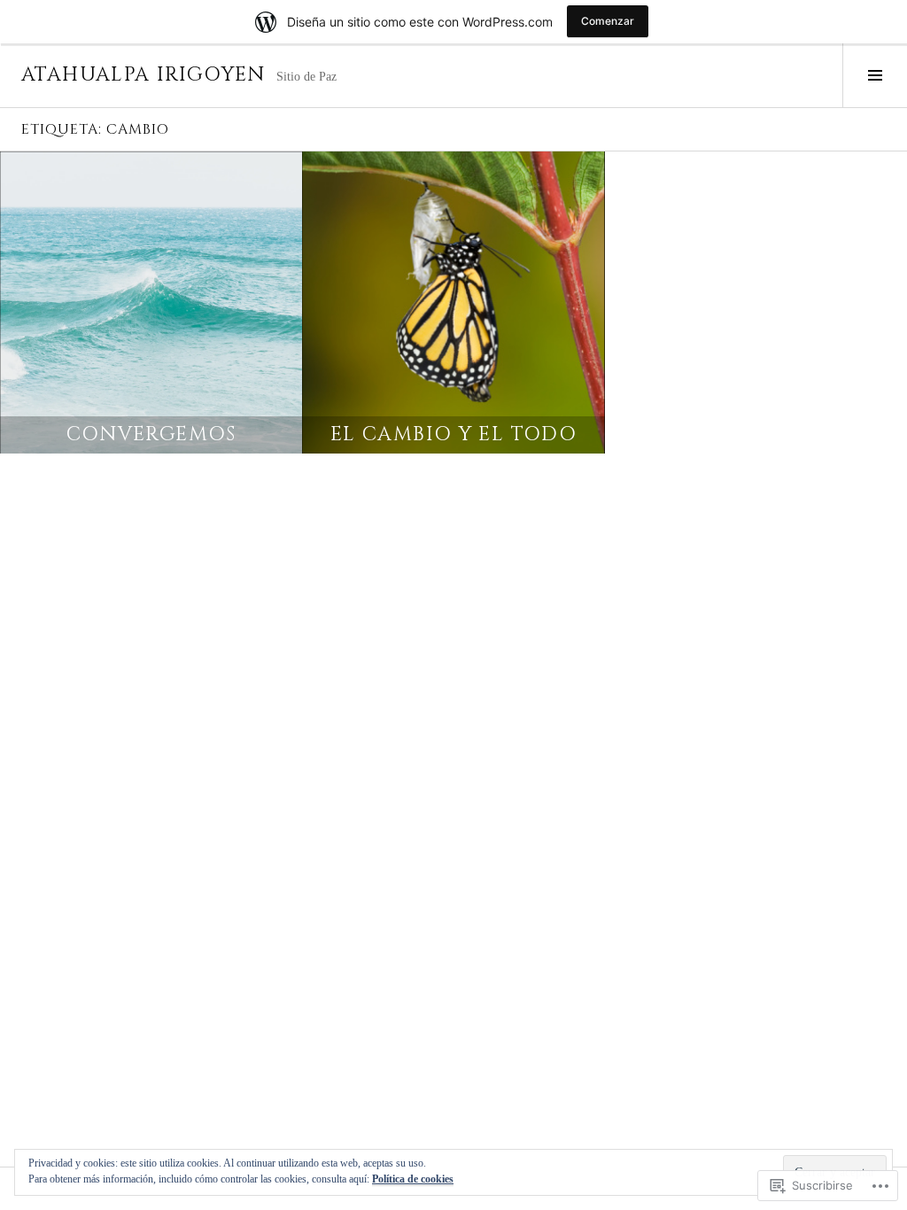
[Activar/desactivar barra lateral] (874, 75)
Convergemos (151, 434)
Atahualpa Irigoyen (143, 75)
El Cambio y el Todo (453, 434)
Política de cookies (413, 1179)
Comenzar (607, 20)
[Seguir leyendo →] (151, 302)
